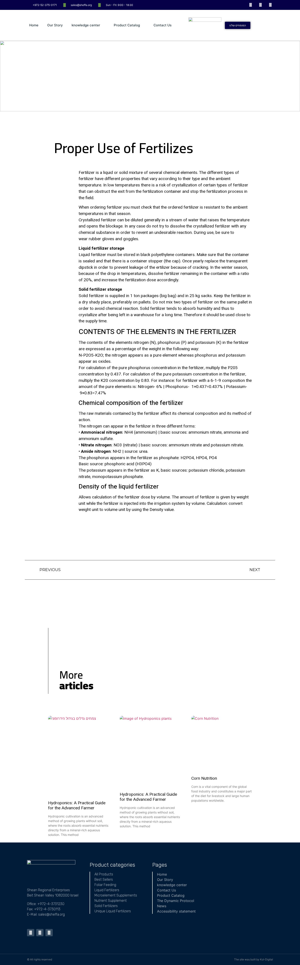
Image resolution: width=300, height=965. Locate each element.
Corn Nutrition (204, 778)
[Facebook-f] (251, 5)
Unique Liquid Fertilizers (112, 911)
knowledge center (86, 25)
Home (33, 25)
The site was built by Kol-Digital (253, 959)
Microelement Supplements (115, 895)
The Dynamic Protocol (175, 900)
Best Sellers (103, 879)
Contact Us (163, 25)
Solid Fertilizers (106, 906)
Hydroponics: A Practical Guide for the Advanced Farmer (76, 805)
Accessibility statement (176, 911)
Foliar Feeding (105, 885)
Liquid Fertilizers (106, 890)
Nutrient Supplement (110, 900)
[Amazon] (270, 5)
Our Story (55, 25)
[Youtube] (260, 5)
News (161, 906)
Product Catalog (127, 25)
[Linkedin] (49, 932)
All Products (103, 874)
